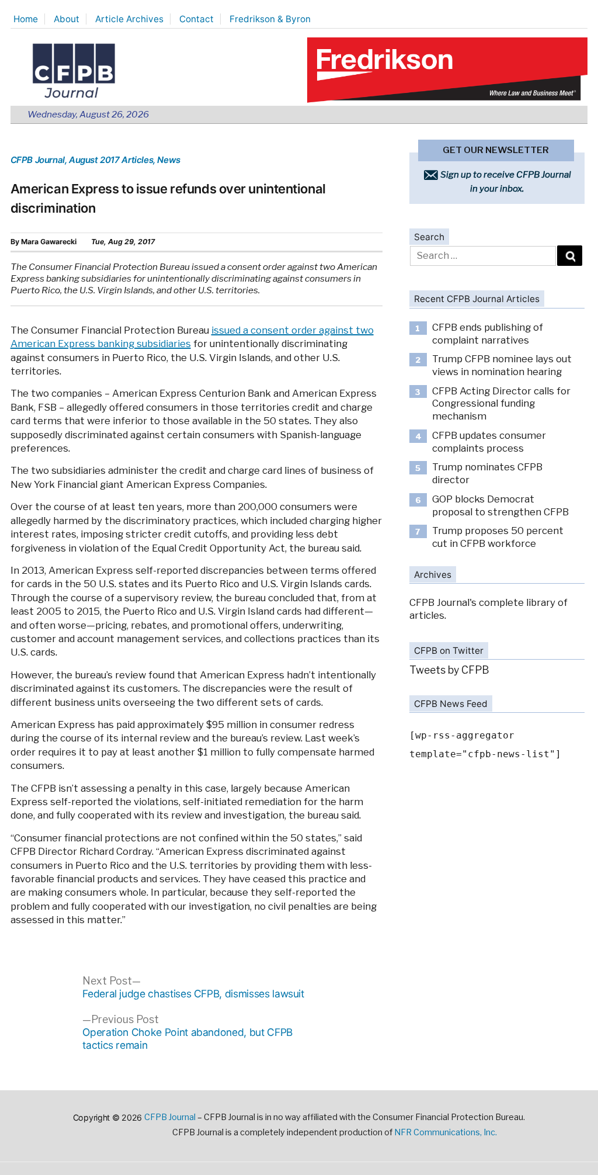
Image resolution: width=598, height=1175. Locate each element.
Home (25, 19)
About (66, 19)
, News (166, 159)
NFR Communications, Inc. (445, 1132)
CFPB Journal (38, 159)
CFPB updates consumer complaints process (489, 441)
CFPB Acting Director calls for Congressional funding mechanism (501, 403)
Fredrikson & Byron (270, 19)
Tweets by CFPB (449, 670)
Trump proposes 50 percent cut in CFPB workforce (498, 537)
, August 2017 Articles (109, 159)
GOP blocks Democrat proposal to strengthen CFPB (500, 505)
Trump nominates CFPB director (487, 473)
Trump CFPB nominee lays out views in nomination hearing (502, 365)
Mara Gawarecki (49, 241)
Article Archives (129, 19)
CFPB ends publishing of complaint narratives (487, 333)
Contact (196, 19)
